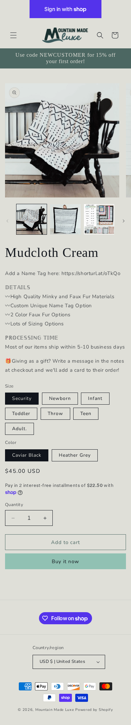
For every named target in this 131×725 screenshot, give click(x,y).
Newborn (60, 398)
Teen (85, 413)
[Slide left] (7, 221)
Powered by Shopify (94, 709)
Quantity (14, 505)
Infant (95, 398)
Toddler (21, 413)
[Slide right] (123, 221)
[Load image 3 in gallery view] (99, 219)
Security (22, 398)
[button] (13, 35)
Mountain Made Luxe (54, 709)
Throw (55, 413)
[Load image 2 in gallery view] (65, 219)
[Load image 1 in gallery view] (31, 219)
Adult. (19, 428)
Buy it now (65, 561)
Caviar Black (26, 455)
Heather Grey (75, 455)
